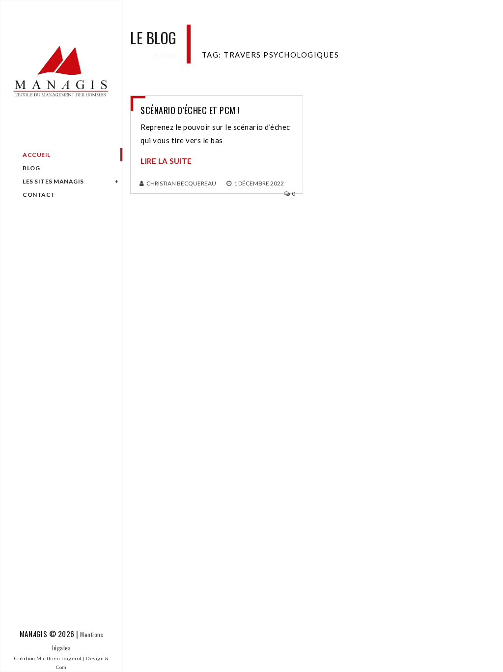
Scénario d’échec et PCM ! (190, 110)
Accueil (37, 154)
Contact (39, 194)
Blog (31, 168)
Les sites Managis (53, 181)
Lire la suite (166, 160)
